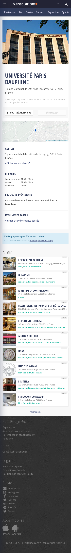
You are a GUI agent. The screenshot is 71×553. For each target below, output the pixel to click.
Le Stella (23, 381)
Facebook (12, 496)
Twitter (11, 499)
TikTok (11, 503)
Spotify (11, 507)
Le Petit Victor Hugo (30, 321)
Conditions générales (14, 470)
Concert (40, 12)
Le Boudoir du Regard (31, 396)
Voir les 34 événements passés (22, 220)
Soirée (29, 12)
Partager (53, 112)
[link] (35, 263)
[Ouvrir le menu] (4, 4)
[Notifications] (57, 4)
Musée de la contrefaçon (33, 290)
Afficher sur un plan (16, 163)
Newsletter (13, 488)
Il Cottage (24, 275)
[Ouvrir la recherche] (66, 4)
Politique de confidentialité (18, 473)
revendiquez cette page (41, 240)
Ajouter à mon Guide (20, 112)
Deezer (11, 511)
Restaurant (10, 12)
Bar (21, 12)
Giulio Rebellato (28, 336)
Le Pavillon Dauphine (30, 260)
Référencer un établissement (19, 434)
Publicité (7, 438)
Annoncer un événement (16, 431)
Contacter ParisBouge (14, 451)
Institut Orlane (27, 366)
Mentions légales (12, 466)
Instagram (13, 492)
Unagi (21, 351)
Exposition (53, 12)
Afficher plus (35, 412)
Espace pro (8, 427)
